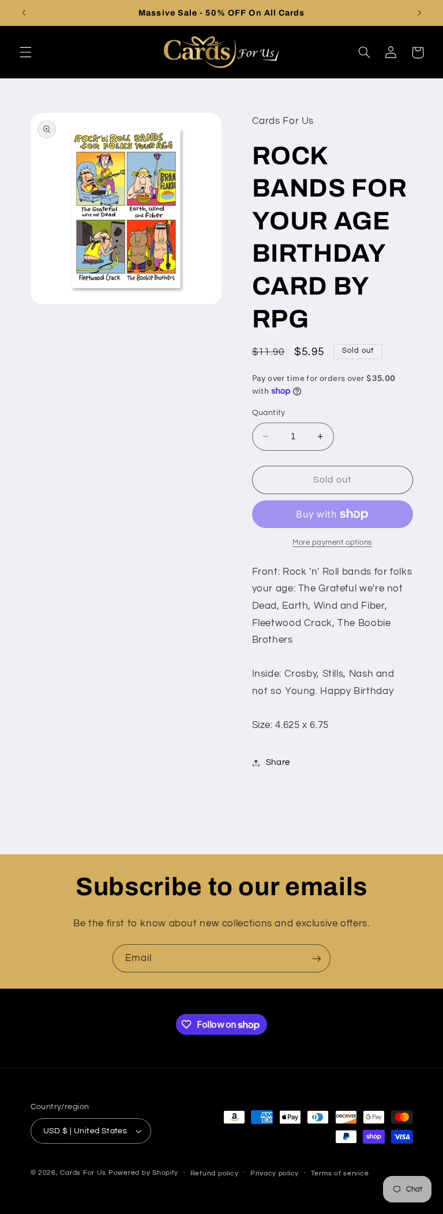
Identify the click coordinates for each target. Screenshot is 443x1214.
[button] (25, 52)
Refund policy (214, 1173)
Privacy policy (274, 1173)
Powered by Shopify (143, 1173)
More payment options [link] (332, 542)
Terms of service (340, 1173)
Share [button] (278, 762)
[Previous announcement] (23, 12)
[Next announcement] (419, 12)
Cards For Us (83, 1173)
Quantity (269, 413)
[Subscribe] (316, 958)
